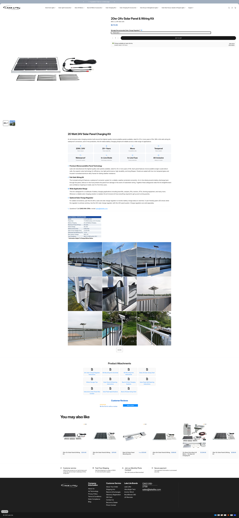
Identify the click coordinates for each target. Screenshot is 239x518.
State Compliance (94, 499)
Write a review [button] (130, 405)
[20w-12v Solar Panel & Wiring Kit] (74, 436)
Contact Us (110, 500)
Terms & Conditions (94, 496)
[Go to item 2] (12, 123)
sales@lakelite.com (102, 208)
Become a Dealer (112, 502)
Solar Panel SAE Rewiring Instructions (147, 383)
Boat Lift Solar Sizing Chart (147, 372)
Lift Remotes (128, 497)
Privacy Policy (93, 494)
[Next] (114, 1)
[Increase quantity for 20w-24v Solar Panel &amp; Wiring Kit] (118, 38)
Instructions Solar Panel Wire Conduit (92, 392)
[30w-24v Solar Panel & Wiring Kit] (104, 436)
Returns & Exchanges (113, 492)
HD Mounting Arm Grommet (110, 372)
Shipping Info (110, 489)
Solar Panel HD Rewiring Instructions (110, 383)
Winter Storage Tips (92, 382)
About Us (91, 489)
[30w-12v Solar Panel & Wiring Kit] (224, 436)
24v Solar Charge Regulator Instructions (92, 373)
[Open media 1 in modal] (54, 68)
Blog (89, 502)
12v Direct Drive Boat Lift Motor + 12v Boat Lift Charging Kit (190, 454)
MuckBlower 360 (130, 495)
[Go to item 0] (6, 123)
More (119, 350)
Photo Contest (111, 505)
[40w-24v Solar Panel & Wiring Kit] (164, 436)
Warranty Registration (113, 495)
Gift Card (109, 497)
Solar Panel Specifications (110, 391)
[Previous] (83, 1)
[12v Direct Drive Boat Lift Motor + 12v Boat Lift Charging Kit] (194, 436)
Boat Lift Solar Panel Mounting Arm (128, 453)
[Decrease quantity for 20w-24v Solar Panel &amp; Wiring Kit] (112, 38)
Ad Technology (93, 491)
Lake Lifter (127, 487)
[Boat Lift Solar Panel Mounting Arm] (134, 436)
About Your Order (112, 487)
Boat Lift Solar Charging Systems (128, 383)
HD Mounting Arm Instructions (129, 373)
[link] (150, 485)
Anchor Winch (129, 492)
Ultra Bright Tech (130, 489)
